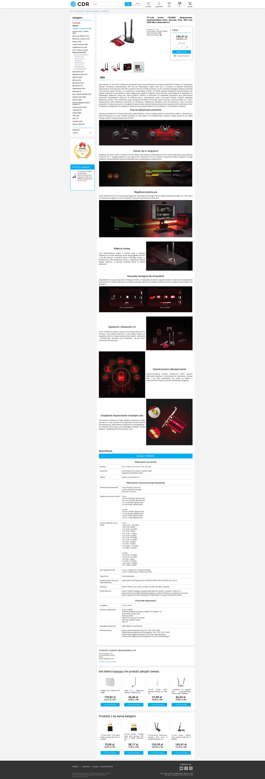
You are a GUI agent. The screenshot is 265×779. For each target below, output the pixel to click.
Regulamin (86, 767)
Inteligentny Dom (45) (80, 47)
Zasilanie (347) (77, 121)
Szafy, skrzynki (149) (79, 107)
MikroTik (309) (77, 77)
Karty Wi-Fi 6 (105, 11)
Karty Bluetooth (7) (80, 67)
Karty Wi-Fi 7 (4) (79, 65)
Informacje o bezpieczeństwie (107, 661)
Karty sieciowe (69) (79, 52)
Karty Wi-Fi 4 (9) (79, 57)
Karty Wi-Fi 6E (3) (79, 63)
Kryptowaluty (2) (78, 72)
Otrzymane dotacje (106, 767)
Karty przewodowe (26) (80, 69)
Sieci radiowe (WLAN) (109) (82, 94)
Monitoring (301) (78, 83)
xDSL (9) (75, 118)
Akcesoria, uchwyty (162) (81, 39)
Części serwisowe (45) (80, 44)
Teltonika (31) (77, 110)
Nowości (75, 26)
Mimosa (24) (77, 80)
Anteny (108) (77, 42)
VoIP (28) (76, 116)
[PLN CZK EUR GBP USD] (169, 5)
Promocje (76, 23)
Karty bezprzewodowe (93, 11)
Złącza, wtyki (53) (78, 124)
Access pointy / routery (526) (80, 32)
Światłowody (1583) (79, 97)
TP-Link (156, 29)
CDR (71, 11)
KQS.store (85, 776)
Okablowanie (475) (79, 88)
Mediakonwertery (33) (80, 74)
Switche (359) (77, 100)
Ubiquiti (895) (77, 113)
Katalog (95, 767)
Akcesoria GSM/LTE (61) (81, 36)
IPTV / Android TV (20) (80, 50)
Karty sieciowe (79, 11)
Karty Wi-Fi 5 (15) (79, 59)
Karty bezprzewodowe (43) (81, 55)
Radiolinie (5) (77, 91)
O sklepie (75, 767)
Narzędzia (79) (78, 86)
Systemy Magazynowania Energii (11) (81, 103)
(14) (82, 29)
